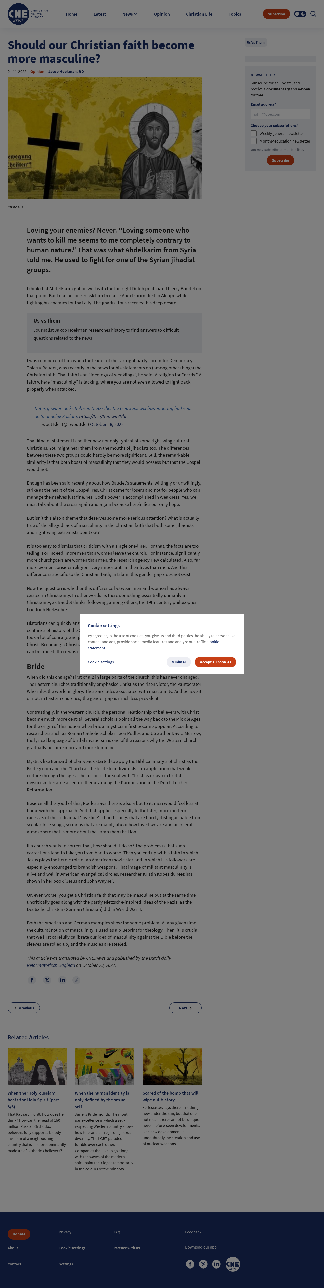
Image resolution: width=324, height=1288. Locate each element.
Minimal (179, 662)
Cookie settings (101, 662)
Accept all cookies (215, 662)
